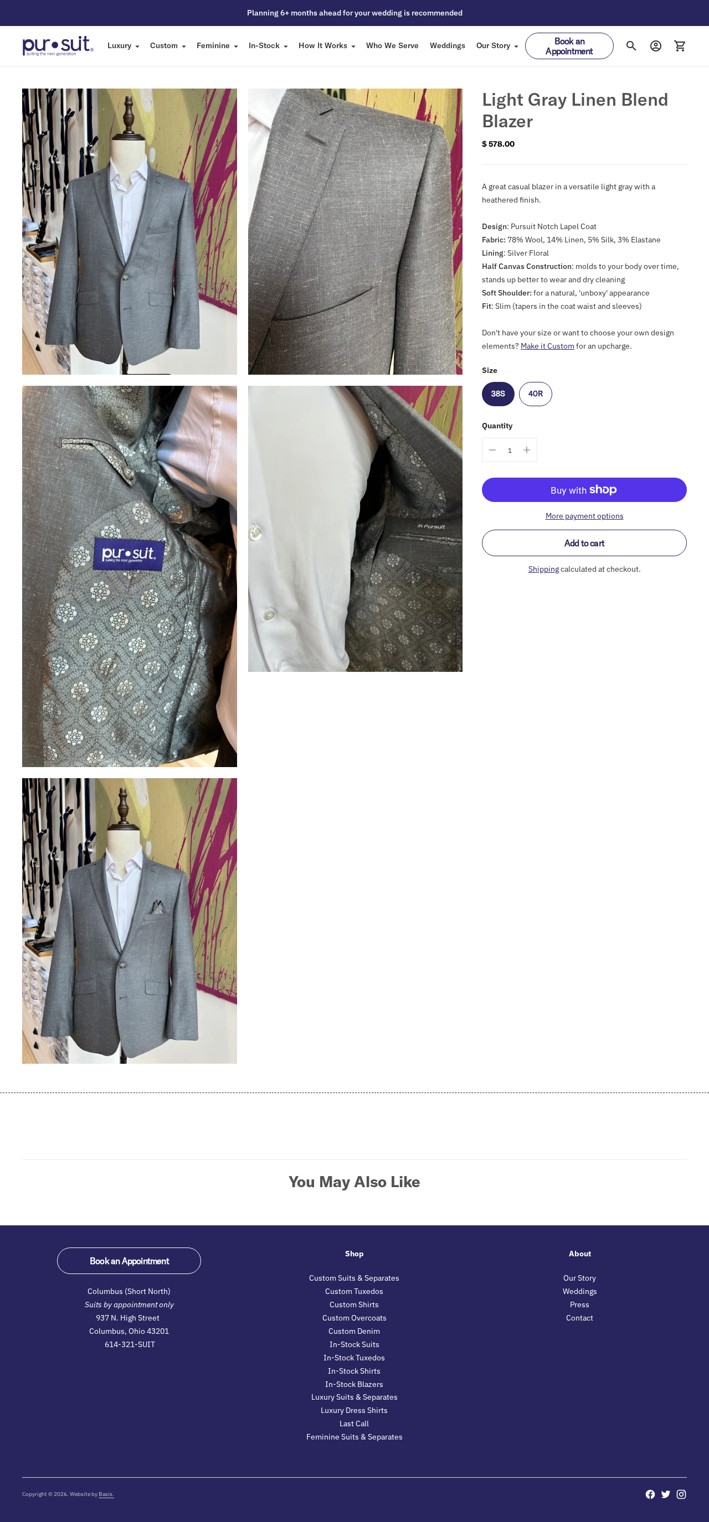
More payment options (585, 516)
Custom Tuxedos (354, 1291)
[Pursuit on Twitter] (665, 1494)
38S (498, 393)
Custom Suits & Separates (354, 1278)
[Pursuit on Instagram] (681, 1494)
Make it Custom (547, 346)
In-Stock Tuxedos (354, 1358)
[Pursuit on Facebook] (650, 1494)
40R (535, 393)
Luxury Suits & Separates (354, 1397)
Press (579, 1304)
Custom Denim (354, 1331)
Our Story (493, 45)
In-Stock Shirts (354, 1371)
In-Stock (264, 45)
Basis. (106, 1494)
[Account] (656, 46)
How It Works (323, 45)
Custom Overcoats (354, 1318)
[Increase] (527, 450)
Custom (164, 45)
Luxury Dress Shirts (354, 1410)
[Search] (631, 46)
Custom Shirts (354, 1304)
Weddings (447, 45)
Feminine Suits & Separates (354, 1437)
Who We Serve (392, 45)
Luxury (119, 45)
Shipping (543, 569)
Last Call (354, 1423)
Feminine (213, 45)
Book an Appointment (569, 45)
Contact (579, 1318)
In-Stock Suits (354, 1344)
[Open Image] (129, 232)
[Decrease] (492, 450)
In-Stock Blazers (354, 1384)
